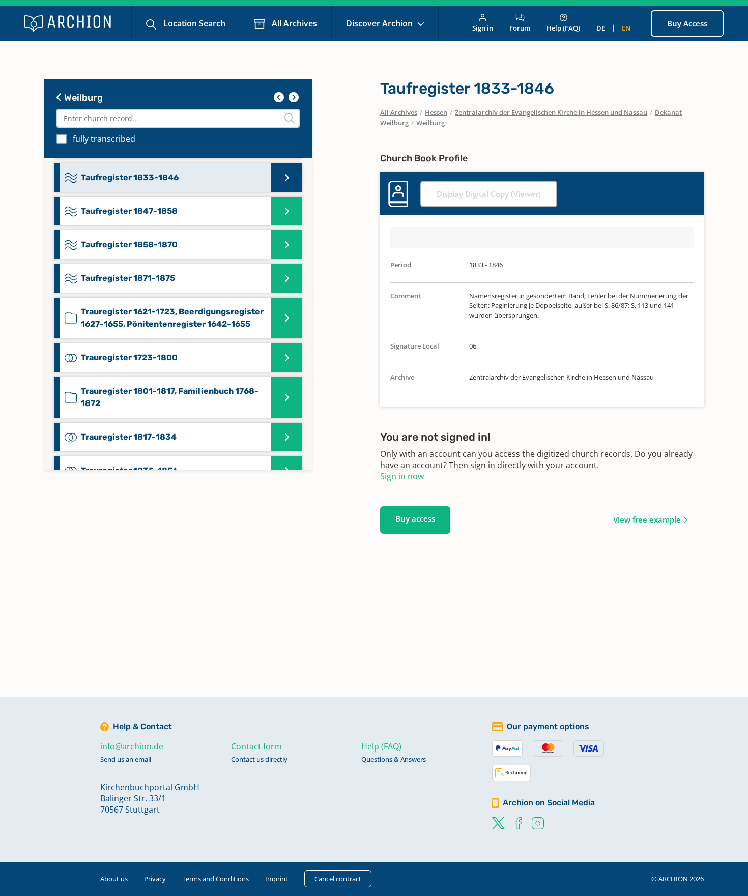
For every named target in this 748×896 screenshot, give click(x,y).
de (600, 28)
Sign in (482, 28)
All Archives (293, 23)
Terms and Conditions (215, 878)
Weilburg (82, 97)
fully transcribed (104, 138)
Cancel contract (337, 878)
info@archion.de (131, 746)
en (626, 28)
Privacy (155, 878)
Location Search (193, 23)
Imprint (276, 878)
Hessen (436, 112)
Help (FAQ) (563, 28)
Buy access (415, 518)
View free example (647, 519)
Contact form (256, 746)
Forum (519, 28)
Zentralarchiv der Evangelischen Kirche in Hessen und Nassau (551, 112)
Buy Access (687, 23)
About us (114, 878)
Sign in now (402, 476)
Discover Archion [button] (380, 23)
